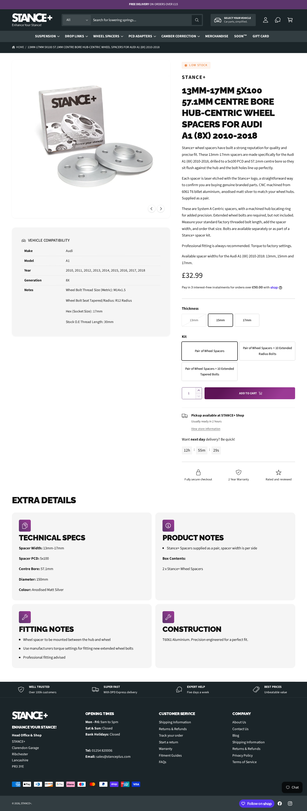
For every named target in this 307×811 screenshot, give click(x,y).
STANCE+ (194, 77)
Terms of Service (244, 762)
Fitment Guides (170, 755)
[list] (153, 590)
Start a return (168, 742)
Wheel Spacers (106, 36)
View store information (205, 429)
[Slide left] (151, 208)
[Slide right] (160, 208)
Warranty (165, 748)
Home (20, 47)
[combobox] (147, 20)
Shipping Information (175, 722)
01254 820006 (102, 750)
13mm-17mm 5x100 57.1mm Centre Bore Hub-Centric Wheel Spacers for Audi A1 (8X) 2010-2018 (94, 47)
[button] (290, 20)
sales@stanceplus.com (113, 756)
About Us (239, 722)
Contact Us (240, 728)
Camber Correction (178, 36)
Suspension (45, 36)
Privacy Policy (242, 755)
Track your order (171, 735)
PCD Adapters (140, 36)
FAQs (162, 762)
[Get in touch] (278, 20)
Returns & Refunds (173, 728)
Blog (235, 735)
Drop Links (74, 36)
